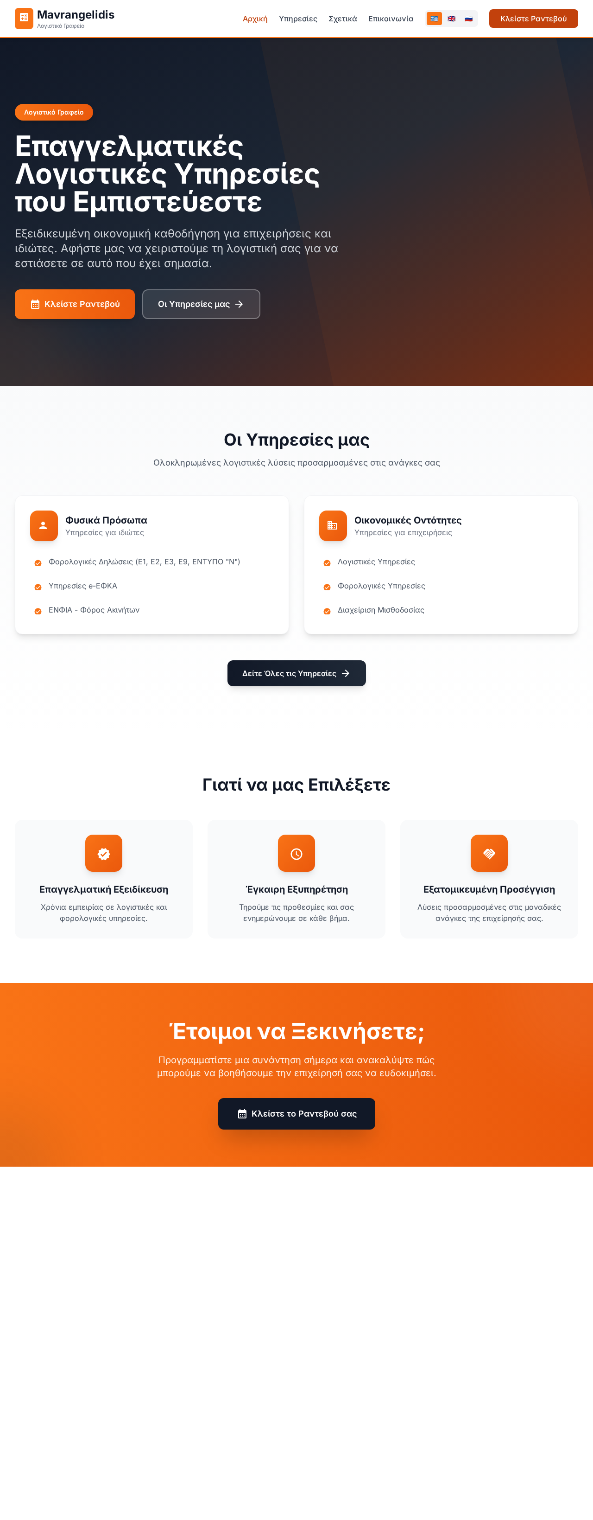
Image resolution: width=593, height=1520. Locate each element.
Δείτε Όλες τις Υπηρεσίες (296, 673)
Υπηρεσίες (298, 18)
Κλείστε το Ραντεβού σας (297, 1113)
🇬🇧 (451, 18)
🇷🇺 (469, 18)
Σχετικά (342, 18)
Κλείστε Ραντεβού (533, 18)
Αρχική (255, 18)
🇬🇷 (434, 18)
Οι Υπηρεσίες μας (201, 304)
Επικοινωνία (391, 18)
